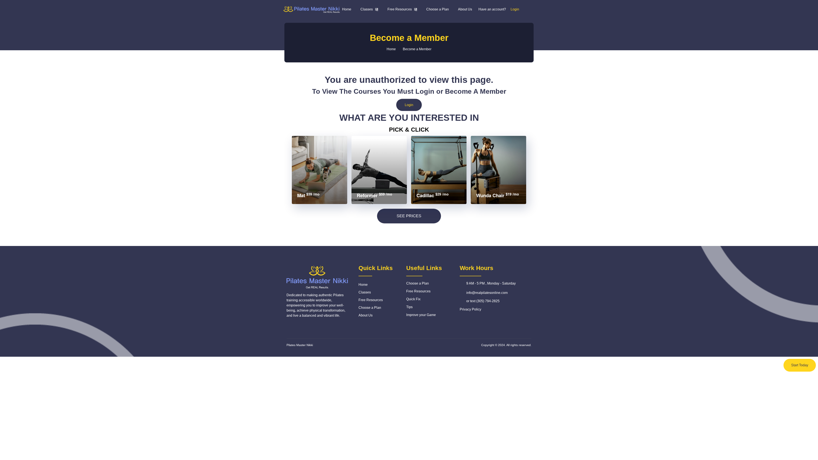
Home (346, 9)
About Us (465, 9)
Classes (366, 9)
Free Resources (399, 9)
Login (409, 105)
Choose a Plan (437, 9)
